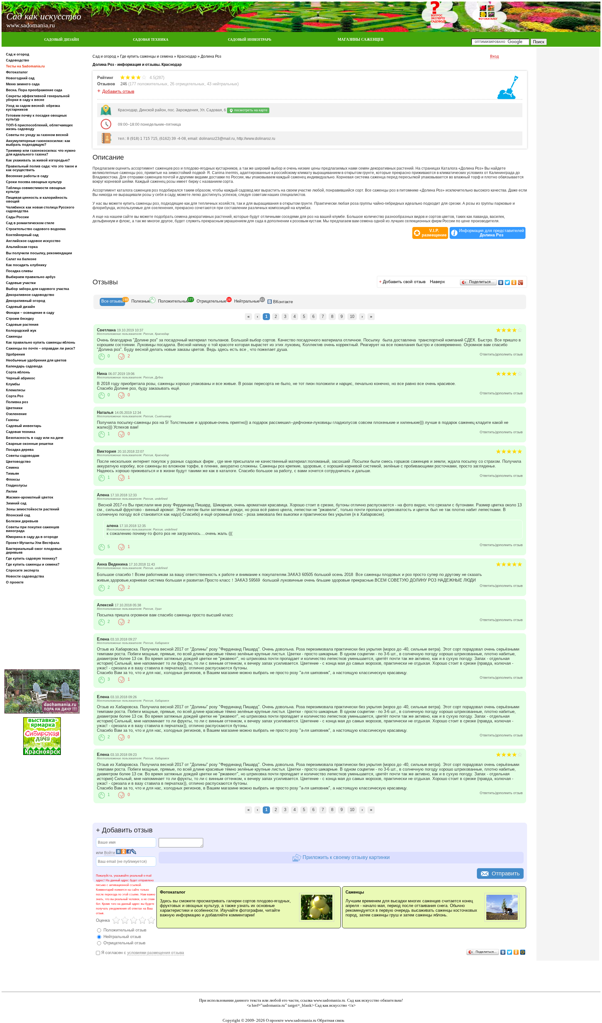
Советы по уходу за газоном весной (37, 135)
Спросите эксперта (22, 570)
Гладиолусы (16, 485)
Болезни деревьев (22, 521)
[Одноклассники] (514, 282)
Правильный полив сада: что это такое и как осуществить (41, 168)
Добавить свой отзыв (404, 281)
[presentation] (112, 302)
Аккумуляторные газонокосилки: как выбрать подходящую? (38, 142)
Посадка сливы (19, 271)
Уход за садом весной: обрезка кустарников (33, 107)
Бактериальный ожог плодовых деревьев (34, 550)
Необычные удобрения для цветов (36, 360)
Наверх (437, 281)
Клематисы (15, 390)
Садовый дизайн (20, 306)
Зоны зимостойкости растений (32, 509)
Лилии (11, 491)
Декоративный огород (25, 301)
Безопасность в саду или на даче (34, 438)
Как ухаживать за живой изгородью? (38, 160)
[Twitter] (507, 282)
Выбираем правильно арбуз (30, 277)
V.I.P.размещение (434, 233)
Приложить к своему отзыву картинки (345, 857)
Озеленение (16, 414)
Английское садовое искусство (33, 241)
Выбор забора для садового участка (37, 289)
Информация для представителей (491, 233)
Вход (494, 56)
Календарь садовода (24, 366)
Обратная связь (330, 1020)
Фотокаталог (17, 72)
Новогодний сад (20, 78)
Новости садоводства (25, 576)
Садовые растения (22, 324)
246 (123, 84)
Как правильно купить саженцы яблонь (40, 342)
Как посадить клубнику (26, 265)
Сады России (17, 217)
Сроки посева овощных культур (34, 182)
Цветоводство (18, 461)
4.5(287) (156, 77)
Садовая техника (20, 432)
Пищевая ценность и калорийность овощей (36, 199)
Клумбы (13, 384)
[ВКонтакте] (501, 282)
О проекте (15, 582)
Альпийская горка (22, 247)
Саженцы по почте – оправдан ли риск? (40, 348)
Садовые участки (21, 283)
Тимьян (12, 473)
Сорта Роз (14, 396)
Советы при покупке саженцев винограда (32, 529)
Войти (109, 853)
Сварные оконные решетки (29, 444)
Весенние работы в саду (27, 176)
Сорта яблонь (18, 372)
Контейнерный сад (22, 235)
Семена (12, 467)
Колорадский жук (21, 330)
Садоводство (17, 60)
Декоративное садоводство (30, 295)
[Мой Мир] (523, 952)
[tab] (112, 302)
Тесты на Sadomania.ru (25, 66)
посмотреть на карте (250, 110)
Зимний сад (16, 503)
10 (352, 316)
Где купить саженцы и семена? (33, 564)
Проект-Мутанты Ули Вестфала (32, 543)
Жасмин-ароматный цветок (29, 497)
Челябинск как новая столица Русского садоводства (40, 209)
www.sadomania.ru (329, 1000)
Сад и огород (17, 54)
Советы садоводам (22, 455)
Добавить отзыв (118, 91)
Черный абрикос (20, 378)
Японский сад (18, 515)
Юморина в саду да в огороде (32, 537)
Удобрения (15, 354)
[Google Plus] (520, 282)
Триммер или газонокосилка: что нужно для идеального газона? (41, 152)
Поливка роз (17, 402)
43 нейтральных (222, 84)
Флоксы (13, 479)
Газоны (12, 420)
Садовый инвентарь (23, 426)
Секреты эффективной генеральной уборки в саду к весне (38, 98)
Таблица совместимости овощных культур (36, 189)
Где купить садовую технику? (31, 558)
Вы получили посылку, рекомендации (39, 253)
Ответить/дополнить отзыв (501, 354)
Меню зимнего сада (23, 84)
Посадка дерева (20, 449)
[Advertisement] (42, 628)
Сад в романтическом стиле (30, 223)
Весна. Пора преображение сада (34, 90)
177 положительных (148, 84)
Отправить (506, 873)
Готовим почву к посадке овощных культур (36, 117)
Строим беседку (20, 318)
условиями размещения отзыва (155, 953)
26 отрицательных (187, 84)
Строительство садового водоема (36, 229)
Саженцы (14, 336)
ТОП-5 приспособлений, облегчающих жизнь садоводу (39, 127)
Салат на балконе (21, 259)
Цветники (14, 408)
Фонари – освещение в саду (30, 312)
